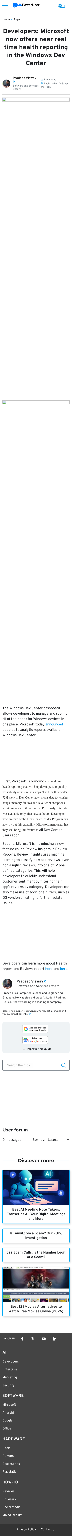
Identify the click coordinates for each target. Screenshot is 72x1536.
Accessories (11, 1464)
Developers (10, 1362)
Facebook (22, 1339)
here (49, 969)
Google (7, 1421)
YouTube (44, 1339)
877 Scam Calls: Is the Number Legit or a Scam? (36, 1255)
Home (6, 19)
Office (6, 1429)
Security (8, 1385)
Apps (16, 19)
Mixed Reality (12, 1515)
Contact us (48, 1530)
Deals (6, 1448)
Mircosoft (9, 1405)
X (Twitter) (33, 1339)
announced (54, 724)
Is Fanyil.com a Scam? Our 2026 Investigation (36, 1235)
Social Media (11, 1507)
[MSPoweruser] (26, 5)
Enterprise (10, 1369)
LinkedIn (54, 1339)
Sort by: (39, 1140)
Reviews (8, 1491)
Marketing (9, 1377)
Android (8, 1413)
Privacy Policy (26, 1530)
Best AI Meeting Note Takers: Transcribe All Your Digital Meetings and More (36, 1214)
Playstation (10, 1472)
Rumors (8, 1456)
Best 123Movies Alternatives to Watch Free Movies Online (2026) (36, 1309)
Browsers (9, 1499)
